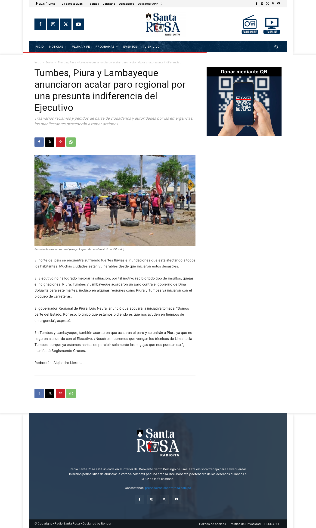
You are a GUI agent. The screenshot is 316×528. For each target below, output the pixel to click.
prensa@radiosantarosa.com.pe (168, 488)
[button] (276, 46)
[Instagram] (262, 3)
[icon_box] (150, 4)
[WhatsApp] (71, 142)
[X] (267, 3)
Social (49, 62)
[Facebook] (256, 3)
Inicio (37, 62)
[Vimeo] (273, 3)
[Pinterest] (60, 142)
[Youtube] (279, 3)
